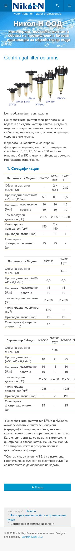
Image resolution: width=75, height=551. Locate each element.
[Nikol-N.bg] (28, 6)
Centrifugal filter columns (31, 57)
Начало (31, 511)
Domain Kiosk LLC (32, 536)
